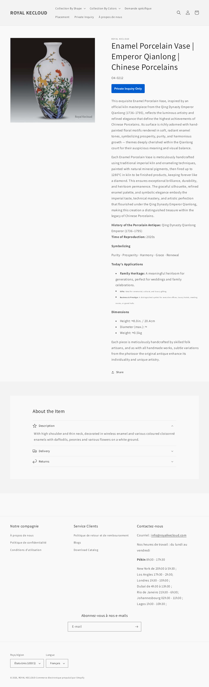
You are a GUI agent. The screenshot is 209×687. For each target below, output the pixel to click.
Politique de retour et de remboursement (101, 535)
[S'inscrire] (136, 626)
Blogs (77, 542)
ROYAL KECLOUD (27, 677)
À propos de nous (22, 535)
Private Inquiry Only (128, 88)
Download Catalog (86, 550)
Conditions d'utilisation (25, 550)
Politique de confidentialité (28, 542)
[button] (70, 8)
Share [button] (120, 372)
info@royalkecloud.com (169, 535)
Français (55, 663)
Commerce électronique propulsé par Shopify (60, 677)
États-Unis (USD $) (25, 663)
